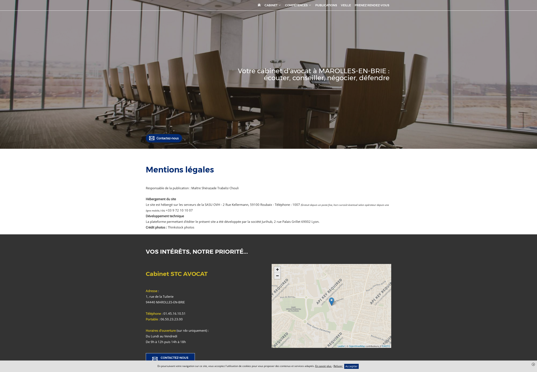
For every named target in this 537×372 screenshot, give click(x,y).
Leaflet (341, 346)
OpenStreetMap (357, 346)
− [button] (277, 275)
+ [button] (277, 269)
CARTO (386, 346)
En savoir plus (323, 366)
